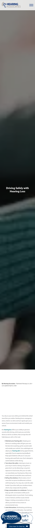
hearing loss (8, 430)
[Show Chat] (27, 526)
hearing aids (16, 451)
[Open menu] (31, 5)
